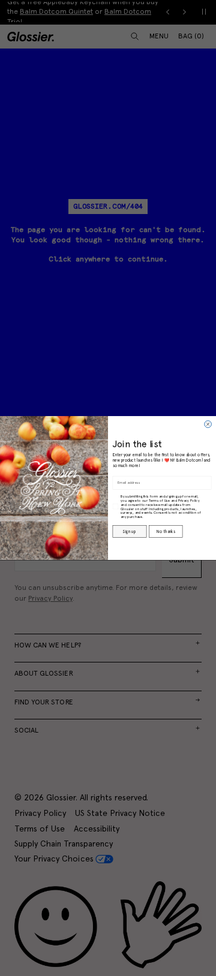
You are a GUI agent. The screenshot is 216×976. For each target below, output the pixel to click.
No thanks (166, 531)
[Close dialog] (208, 424)
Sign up (129, 531)
